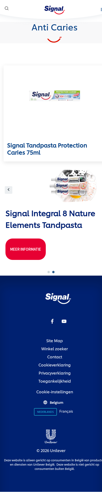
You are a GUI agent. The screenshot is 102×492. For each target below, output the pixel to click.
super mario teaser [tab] (48, 272)
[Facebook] (52, 321)
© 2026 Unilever (51, 450)
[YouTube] (64, 321)
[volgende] (94, 190)
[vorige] (9, 190)
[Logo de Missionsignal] (58, 298)
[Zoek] (6, 8)
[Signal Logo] (54, 9)
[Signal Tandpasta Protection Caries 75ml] (54, 103)
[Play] (92, 178)
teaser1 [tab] (53, 272)
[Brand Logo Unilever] (51, 435)
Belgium (56, 402)
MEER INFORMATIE (28, 250)
